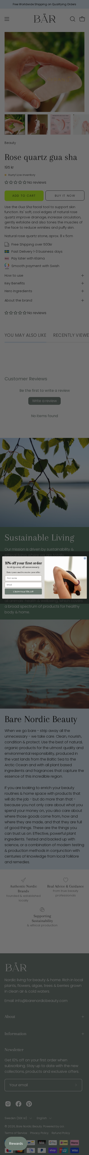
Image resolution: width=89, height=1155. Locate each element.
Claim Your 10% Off (23, 591)
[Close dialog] (85, 558)
